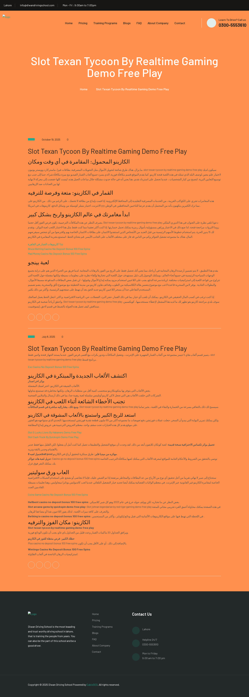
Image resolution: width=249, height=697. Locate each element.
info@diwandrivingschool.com (37, 5)
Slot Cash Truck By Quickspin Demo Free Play (53, 437)
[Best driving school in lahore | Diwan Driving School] (11, 22)
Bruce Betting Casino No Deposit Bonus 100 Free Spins (59, 248)
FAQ (139, 23)
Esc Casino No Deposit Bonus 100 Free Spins (53, 366)
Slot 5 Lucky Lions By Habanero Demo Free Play (54, 432)
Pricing (83, 23)
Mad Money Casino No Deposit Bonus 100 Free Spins (57, 253)
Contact (179, 23)
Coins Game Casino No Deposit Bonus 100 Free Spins (58, 494)
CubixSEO (92, 684)
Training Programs (105, 23)
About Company (158, 23)
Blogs (127, 23)
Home (69, 23)
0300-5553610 (232, 25)
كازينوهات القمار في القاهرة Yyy (45, 244)
